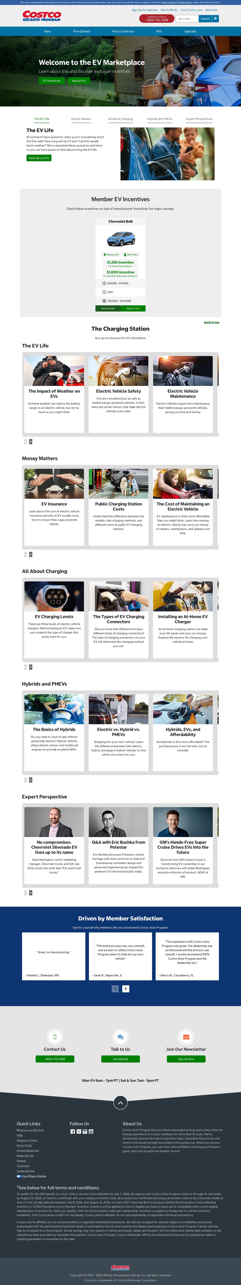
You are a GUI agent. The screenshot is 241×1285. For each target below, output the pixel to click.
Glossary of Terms (27, 1140)
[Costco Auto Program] (42, 15)
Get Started (120, 1059)
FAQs (20, 1135)
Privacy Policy (24, 1145)
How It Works (169, 10)
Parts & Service (123, 31)
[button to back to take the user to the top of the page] (120, 1102)
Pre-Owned (81, 31)
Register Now (133, 308)
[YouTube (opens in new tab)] (91, 1131)
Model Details (108, 308)
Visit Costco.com (191, 10)
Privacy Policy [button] (185, 2)
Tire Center (23, 1165)
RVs (159, 31)
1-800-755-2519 (157, 20)
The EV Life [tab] (41, 119)
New (47, 31)
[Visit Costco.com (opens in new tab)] (120, 1267)
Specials (191, 31)
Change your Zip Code (31, 1130)
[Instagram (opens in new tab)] (85, 1131)
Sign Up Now (186, 1059)
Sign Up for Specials (145, 10)
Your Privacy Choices (34, 1176)
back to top (211, 322)
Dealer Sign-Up (25, 1155)
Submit (205, 18)
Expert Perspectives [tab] (199, 119)
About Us (211, 10)
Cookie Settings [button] (26, 1171)
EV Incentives (52, 81)
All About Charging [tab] (120, 119)
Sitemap (21, 1160)
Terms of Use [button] (168, 2)
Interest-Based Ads (28, 1150)
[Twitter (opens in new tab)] (79, 1131)
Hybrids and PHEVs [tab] (159, 119)
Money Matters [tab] (81, 119)
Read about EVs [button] (39, 158)
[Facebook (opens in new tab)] (73, 1131)
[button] (215, 18)
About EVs (79, 81)
